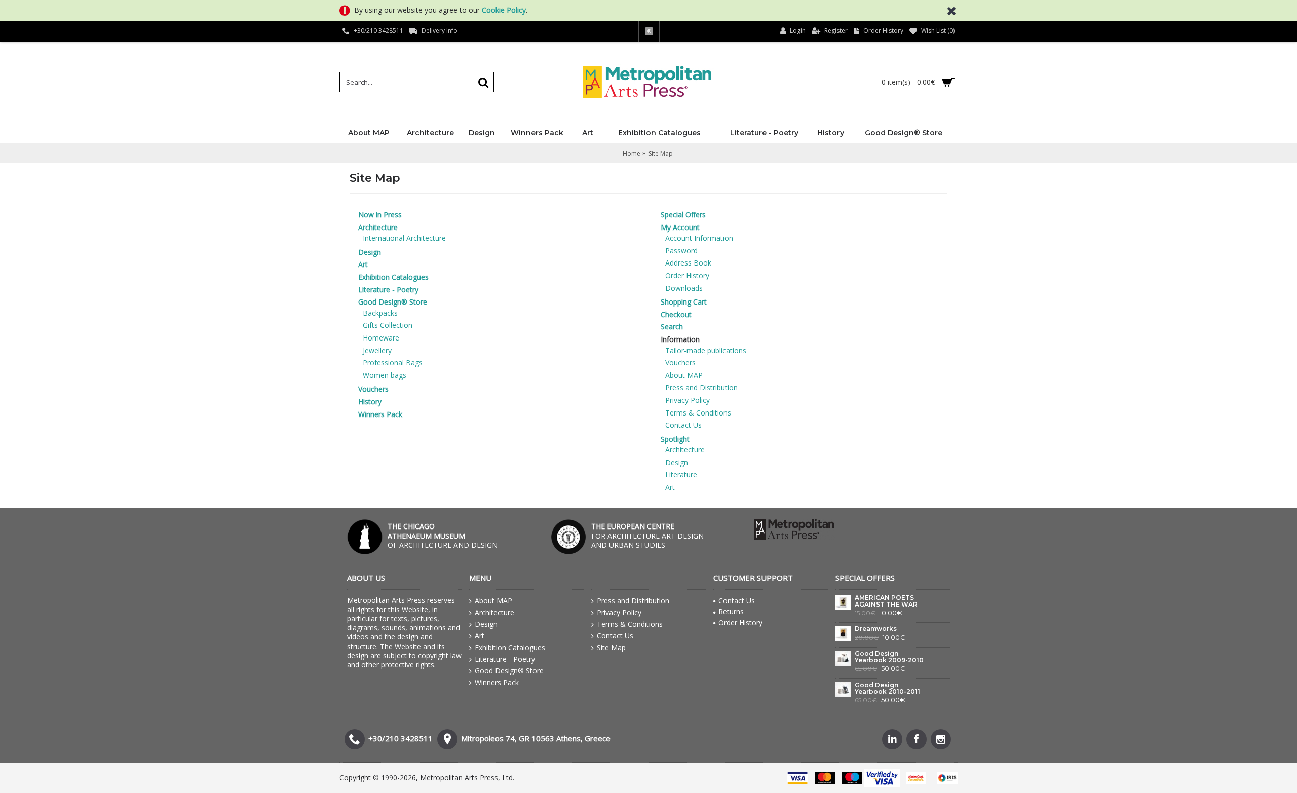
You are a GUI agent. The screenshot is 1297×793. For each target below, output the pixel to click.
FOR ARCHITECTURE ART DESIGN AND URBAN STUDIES (647, 535)
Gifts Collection (387, 325)
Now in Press (380, 214)
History (370, 401)
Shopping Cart (684, 302)
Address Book (688, 263)
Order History (687, 275)
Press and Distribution (701, 387)
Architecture (378, 227)
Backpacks (380, 313)
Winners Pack (380, 414)
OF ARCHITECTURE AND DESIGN (443, 535)
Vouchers (373, 389)
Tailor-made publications (705, 350)
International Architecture (404, 238)
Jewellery (377, 350)
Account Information (699, 238)
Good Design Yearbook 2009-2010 (889, 657)
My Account (680, 227)
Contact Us (683, 425)
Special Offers (683, 214)
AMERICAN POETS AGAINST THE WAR (886, 601)
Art (363, 264)
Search (672, 326)
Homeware (381, 338)
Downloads (684, 288)
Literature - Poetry (388, 289)
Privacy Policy (687, 400)
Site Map (611, 647)
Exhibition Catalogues (393, 277)
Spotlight (675, 439)
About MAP (684, 375)
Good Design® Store (392, 302)
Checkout (676, 314)
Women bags (384, 375)
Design (369, 252)
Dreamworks (876, 628)
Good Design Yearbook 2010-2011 (887, 688)
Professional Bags (393, 362)
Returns (731, 611)
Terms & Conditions (698, 413)
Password (681, 250)
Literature (681, 474)
